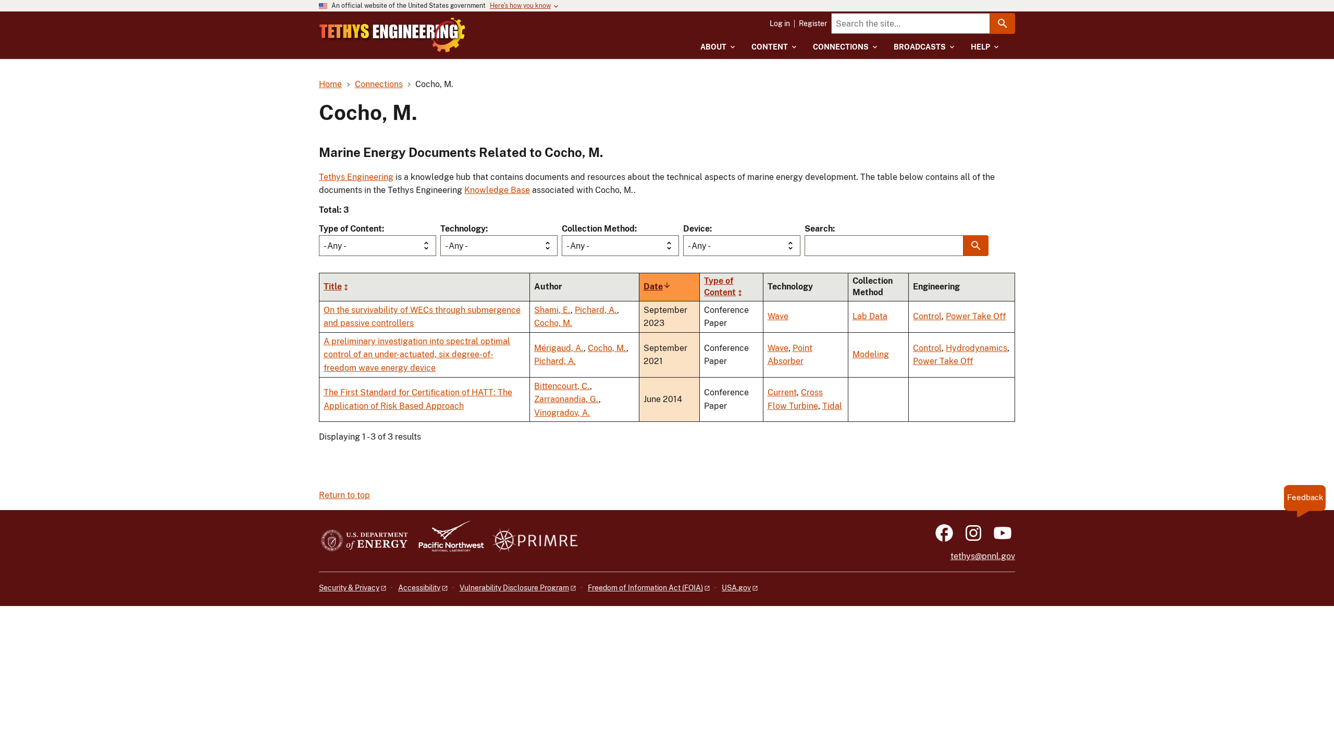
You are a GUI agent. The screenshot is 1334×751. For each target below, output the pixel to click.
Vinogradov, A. (562, 413)
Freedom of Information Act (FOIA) (645, 588)
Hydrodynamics (976, 348)
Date (657, 287)
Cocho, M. (553, 323)
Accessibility (419, 588)
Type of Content (350, 229)
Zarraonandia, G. (566, 399)
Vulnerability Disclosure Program (514, 588)
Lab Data (870, 316)
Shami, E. (552, 310)
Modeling (871, 354)
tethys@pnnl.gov (982, 556)
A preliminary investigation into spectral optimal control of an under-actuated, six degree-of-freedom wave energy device (417, 354)
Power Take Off (976, 316)
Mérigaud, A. (559, 348)
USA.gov (736, 588)
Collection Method (598, 229)
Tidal (832, 406)
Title (333, 287)
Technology (463, 229)
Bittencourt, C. (562, 386)
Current (782, 392)
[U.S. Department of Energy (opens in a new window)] (364, 541)
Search (819, 229)
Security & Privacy (349, 588)
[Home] (392, 34)
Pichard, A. (596, 310)
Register (813, 23)
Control (927, 316)
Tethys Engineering (356, 177)
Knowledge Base (497, 190)
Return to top (344, 495)
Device (696, 229)
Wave (778, 316)
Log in (780, 23)
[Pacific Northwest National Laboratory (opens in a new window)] (447, 541)
